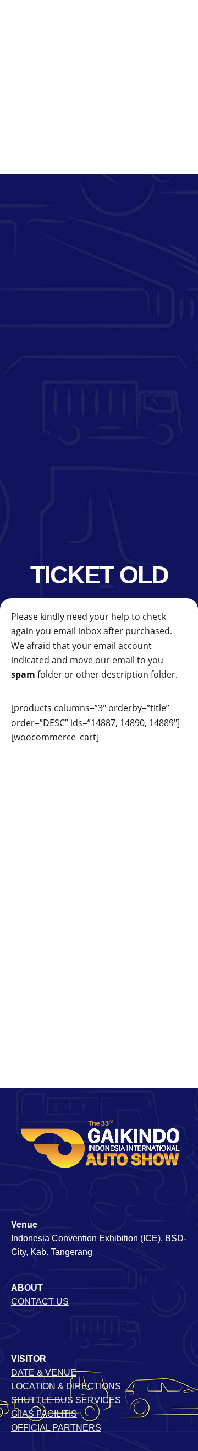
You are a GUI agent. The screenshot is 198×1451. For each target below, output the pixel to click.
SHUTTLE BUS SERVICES (66, 1400)
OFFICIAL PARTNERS (56, 1427)
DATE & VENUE (43, 1372)
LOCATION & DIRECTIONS (66, 1386)
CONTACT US (40, 1301)
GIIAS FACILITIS (44, 1414)
